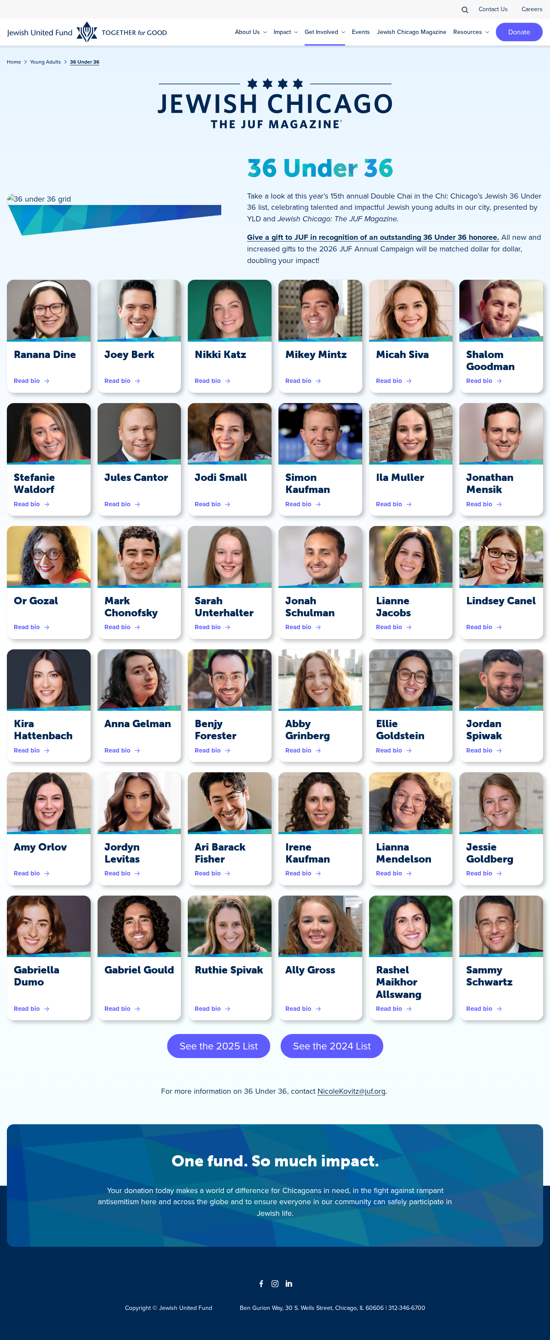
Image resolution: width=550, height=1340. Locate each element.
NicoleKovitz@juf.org (351, 1091)
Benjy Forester (215, 730)
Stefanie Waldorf (34, 483)
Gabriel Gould (139, 970)
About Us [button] (247, 32)
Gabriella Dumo (36, 976)
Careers (532, 9)
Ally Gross (310, 970)
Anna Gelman (137, 724)
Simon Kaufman (307, 483)
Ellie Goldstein (400, 730)
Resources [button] (467, 32)
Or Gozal (36, 601)
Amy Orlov (40, 847)
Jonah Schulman (310, 607)
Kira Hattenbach (43, 730)
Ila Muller (400, 477)
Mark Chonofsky (131, 607)
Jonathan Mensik (489, 483)
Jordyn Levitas (122, 853)
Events (361, 32)
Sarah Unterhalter (224, 607)
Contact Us (493, 9)
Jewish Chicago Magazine (411, 32)
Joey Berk (129, 355)
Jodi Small (221, 477)
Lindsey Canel (501, 601)
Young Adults (45, 61)
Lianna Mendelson (403, 853)
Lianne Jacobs (393, 607)
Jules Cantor (136, 477)
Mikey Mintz (316, 355)
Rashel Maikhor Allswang (399, 982)
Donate (519, 32)
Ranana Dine (45, 355)
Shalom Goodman (490, 361)
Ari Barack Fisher (220, 853)
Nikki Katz (220, 355)
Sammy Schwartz (489, 976)
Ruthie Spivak (229, 970)
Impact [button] (282, 32)
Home (14, 61)
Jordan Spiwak (484, 730)
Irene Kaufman (307, 853)
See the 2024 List (332, 1046)
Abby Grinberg (307, 730)
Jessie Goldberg (489, 853)
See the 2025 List (219, 1046)
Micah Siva (402, 355)
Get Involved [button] (321, 32)
